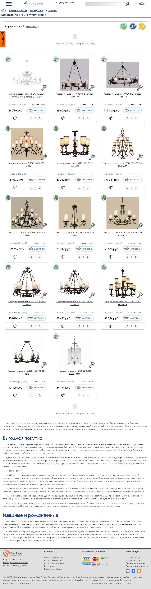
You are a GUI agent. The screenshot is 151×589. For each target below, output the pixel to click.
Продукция (36, 10)
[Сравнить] (15, 118)
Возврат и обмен (53, 569)
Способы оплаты (52, 560)
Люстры (52, 10)
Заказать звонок (134, 560)
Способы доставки (54, 563)
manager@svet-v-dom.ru (15, 562)
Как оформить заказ (55, 557)
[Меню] (9, 4)
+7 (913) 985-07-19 (65, 2)
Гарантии (49, 566)
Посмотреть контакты (137, 566)
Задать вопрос (133, 557)
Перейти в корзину (135, 563)
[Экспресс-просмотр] (44, 88)
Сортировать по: (13, 26)
